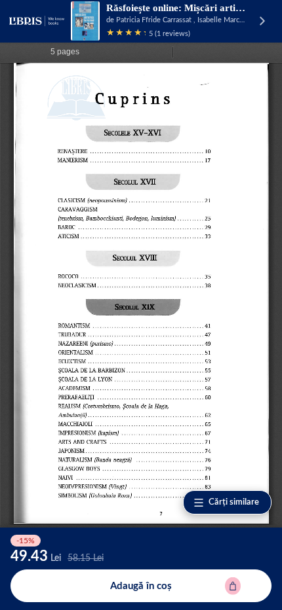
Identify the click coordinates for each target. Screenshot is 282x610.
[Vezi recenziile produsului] (126, 33)
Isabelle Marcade (224, 20)
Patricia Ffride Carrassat (153, 20)
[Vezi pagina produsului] (85, 21)
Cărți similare (234, 502)
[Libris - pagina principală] (36, 21)
